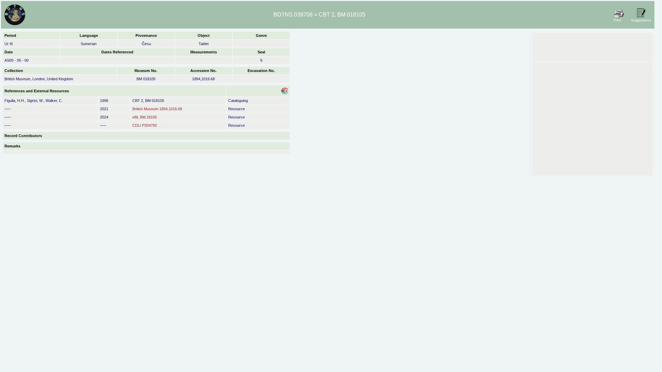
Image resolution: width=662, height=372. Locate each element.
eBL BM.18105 (144, 117)
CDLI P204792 (144, 125)
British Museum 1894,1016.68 (157, 109)
